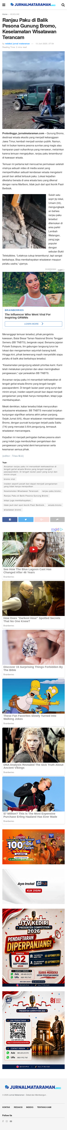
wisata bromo (55, 505)
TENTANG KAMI (44, 1107)
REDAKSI (18, 1107)
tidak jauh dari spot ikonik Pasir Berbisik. (24, 505)
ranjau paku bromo (51, 491)
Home (4, 14)
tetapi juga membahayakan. (17, 500)
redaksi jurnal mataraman (17, 43)
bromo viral (9, 479)
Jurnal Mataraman (16, 1094)
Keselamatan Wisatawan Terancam (21, 491)
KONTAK (6, 1107)
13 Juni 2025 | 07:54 (45, 43)
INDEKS (29, 1107)
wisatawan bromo (12, 509)
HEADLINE (14, 14)
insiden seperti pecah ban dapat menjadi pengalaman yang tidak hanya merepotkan (30, 485)
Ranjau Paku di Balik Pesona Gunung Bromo (26, 495)
